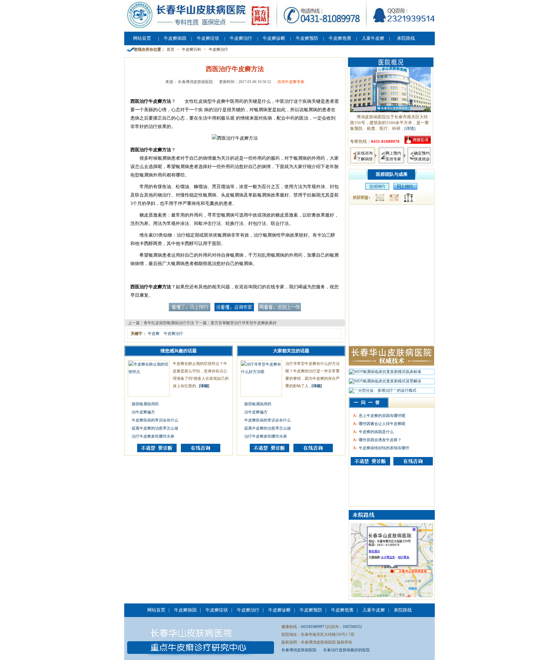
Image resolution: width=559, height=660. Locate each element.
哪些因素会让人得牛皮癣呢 (382, 423)
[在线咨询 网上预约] (375, 188)
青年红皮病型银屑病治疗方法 (169, 323)
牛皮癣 (153, 333)
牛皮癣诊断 (274, 38)
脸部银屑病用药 (145, 404)
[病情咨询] (417, 142)
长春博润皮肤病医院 (298, 650)
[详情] (409, 128)
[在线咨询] (200, 451)
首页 (170, 49)
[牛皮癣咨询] (370, 461)
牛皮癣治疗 (241, 38)
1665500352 (352, 626)
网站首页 (142, 38)
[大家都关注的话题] (157, 451)
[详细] (204, 386)
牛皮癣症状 (208, 38)
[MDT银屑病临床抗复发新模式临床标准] (385, 373)
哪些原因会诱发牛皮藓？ (380, 440)
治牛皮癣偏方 (143, 412)
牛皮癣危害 (340, 38)
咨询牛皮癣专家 (290, 82)
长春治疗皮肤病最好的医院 (346, 650)
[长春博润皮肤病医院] (279, 28)
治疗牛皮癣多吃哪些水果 (153, 436)
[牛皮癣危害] (413, 461)
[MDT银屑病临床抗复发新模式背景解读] (385, 382)
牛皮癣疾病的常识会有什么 (155, 420)
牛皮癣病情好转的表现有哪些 (384, 448)
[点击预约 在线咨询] (189, 310)
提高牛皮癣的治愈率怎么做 (155, 428)
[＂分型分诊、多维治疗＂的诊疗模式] (382, 392)
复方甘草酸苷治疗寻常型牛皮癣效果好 (244, 323)
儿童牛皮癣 (373, 38)
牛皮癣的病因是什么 (376, 432)
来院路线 (406, 38)
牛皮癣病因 (175, 38)
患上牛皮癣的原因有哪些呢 (382, 415)
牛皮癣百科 (191, 49)
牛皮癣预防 (307, 38)
